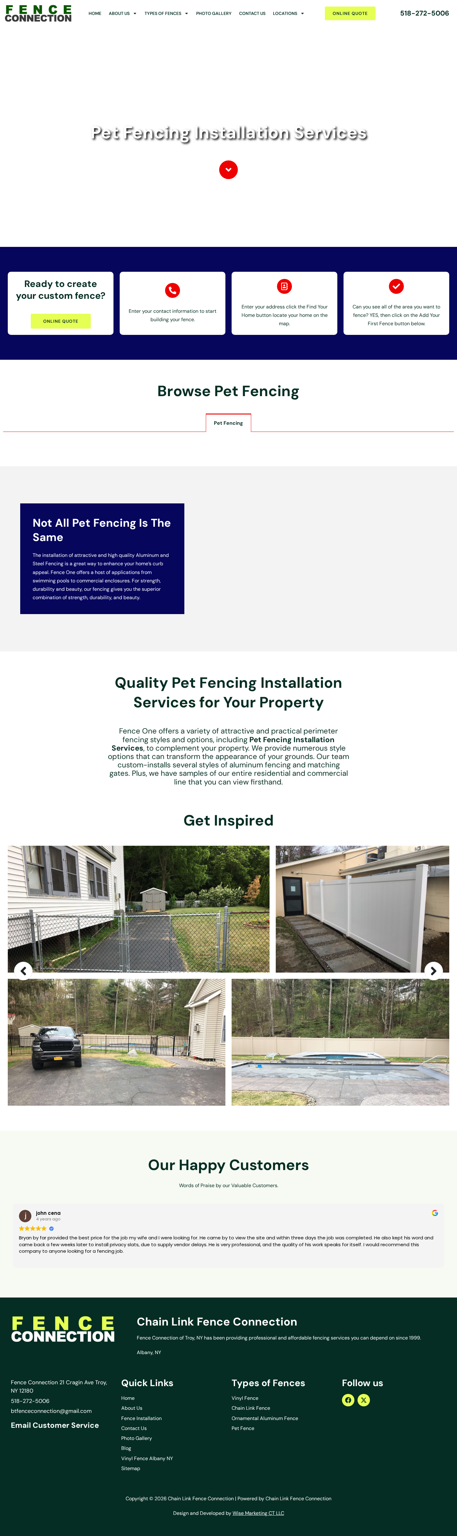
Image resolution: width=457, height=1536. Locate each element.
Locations (285, 13)
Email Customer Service (55, 1425)
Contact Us (252, 13)
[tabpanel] (228, 438)
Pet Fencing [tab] (228, 423)
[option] (228, 971)
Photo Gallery (214, 13)
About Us (119, 13)
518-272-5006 (424, 13)
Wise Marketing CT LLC (258, 1513)
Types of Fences (163, 13)
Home (95, 13)
